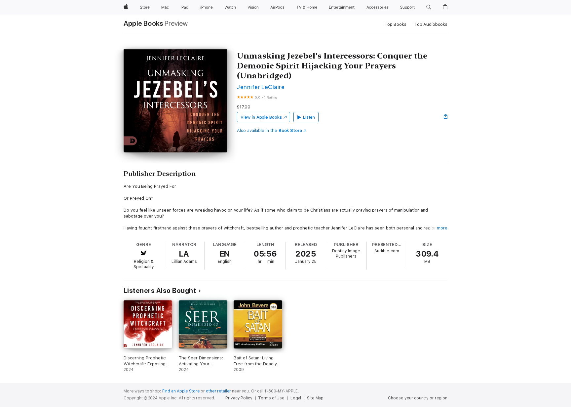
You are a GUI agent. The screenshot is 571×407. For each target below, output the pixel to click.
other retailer (218, 391)
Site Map (315, 398)
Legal (295, 398)
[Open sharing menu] (446, 117)
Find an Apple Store (181, 391)
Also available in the (269, 130)
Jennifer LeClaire (261, 86)
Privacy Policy (238, 398)
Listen (309, 117)
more (442, 227)
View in (261, 117)
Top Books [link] (395, 24)
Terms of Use (271, 398)
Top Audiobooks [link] (430, 24)
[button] (429, 7)
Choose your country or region (417, 398)
